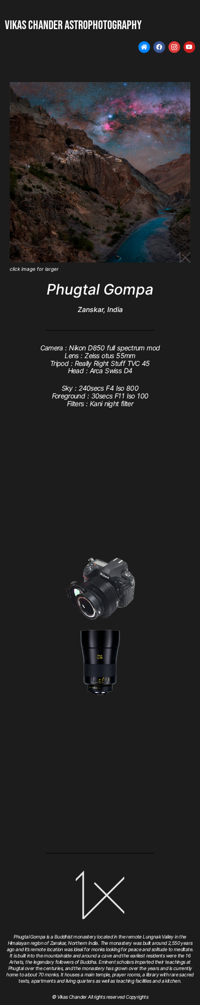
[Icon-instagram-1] (174, 47)
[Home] (144, 47)
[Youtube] (189, 47)
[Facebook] (159, 47)
